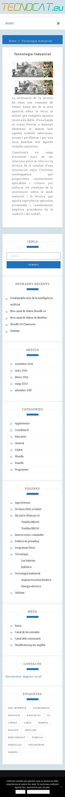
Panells (19, 463)
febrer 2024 (21, 377)
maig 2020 (21, 383)
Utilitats (19, 592)
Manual (43, 723)
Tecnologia (21, 554)
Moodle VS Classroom (22, 324)
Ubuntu (13, 752)
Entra (18, 625)
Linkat (19, 449)
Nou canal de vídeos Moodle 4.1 (28, 311)
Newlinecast (17, 737)
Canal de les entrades (27, 632)
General (19, 443)
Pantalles (15, 745)
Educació (14, 715)
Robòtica (26, 567)
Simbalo (15, 330)
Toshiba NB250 (30, 528)
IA (48, 715)
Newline (30, 730)
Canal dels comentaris (28, 638)
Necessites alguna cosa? (24, 676)
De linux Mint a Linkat (28, 509)
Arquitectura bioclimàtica (36, 579)
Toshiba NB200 (30, 522)
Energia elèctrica (31, 586)
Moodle (19, 456)
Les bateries (28, 560)
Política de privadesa (27, 541)
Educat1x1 (20, 436)
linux (28, 723)
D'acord (20, 792)
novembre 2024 (24, 363)
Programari (21, 469)
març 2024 (21, 370)
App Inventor (22, 502)
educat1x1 (34, 715)
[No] (61, 787)
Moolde (13, 730)
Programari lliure (25, 547)
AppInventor (22, 423)
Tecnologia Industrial (27, 573)
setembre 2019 (23, 390)
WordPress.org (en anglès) (30, 645)
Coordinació (22, 430)
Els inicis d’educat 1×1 (27, 515)
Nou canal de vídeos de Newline (28, 317)
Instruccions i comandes (29, 534)
